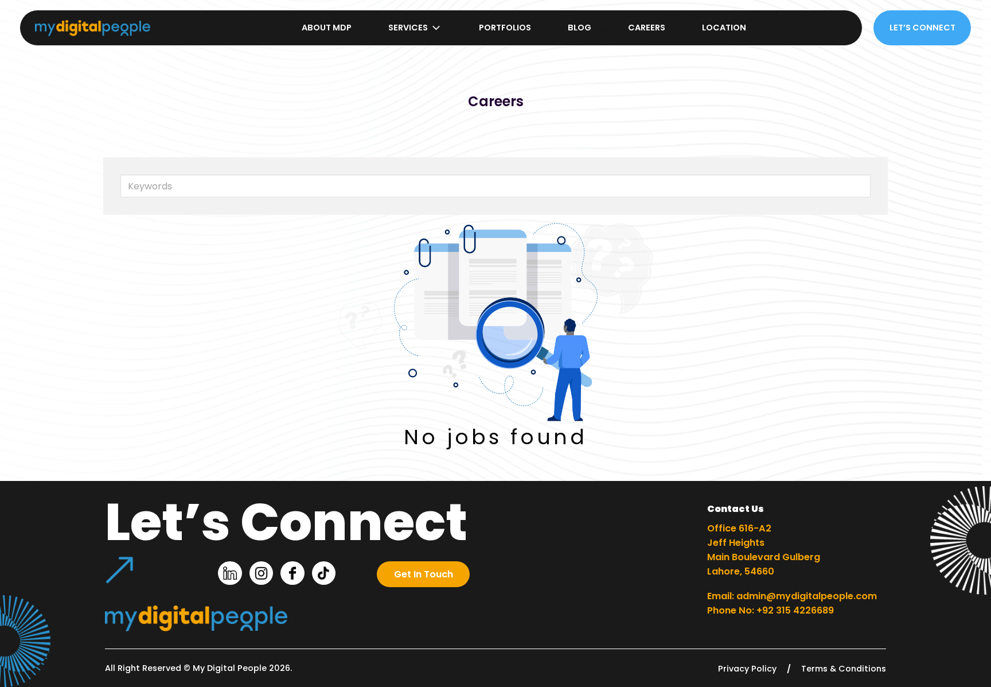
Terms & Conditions (843, 668)
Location (724, 27)
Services (408, 27)
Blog (579, 27)
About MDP (327, 27)
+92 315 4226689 (795, 610)
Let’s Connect (922, 27)
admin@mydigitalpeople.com (806, 596)
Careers (646, 27)
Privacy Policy (747, 668)
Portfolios (505, 27)
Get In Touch (423, 574)
